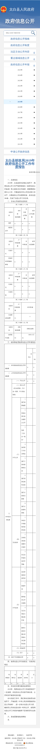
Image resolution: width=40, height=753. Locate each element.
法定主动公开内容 (20, 51)
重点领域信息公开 (20, 58)
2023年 (20, 80)
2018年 (20, 107)
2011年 (20, 144)
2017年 (20, 112)
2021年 (20, 91)
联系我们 (20, 735)
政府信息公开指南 (20, 39)
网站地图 (11, 735)
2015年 (20, 123)
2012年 (20, 139)
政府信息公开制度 (20, 45)
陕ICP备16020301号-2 (20, 748)
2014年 (20, 128)
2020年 (20, 96)
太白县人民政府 (21, 9)
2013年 (20, 133)
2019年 (20, 102)
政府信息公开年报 (20, 64)
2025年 (20, 70)
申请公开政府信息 (20, 151)
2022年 (20, 86)
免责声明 (29, 735)
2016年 (20, 117)
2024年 (20, 75)
